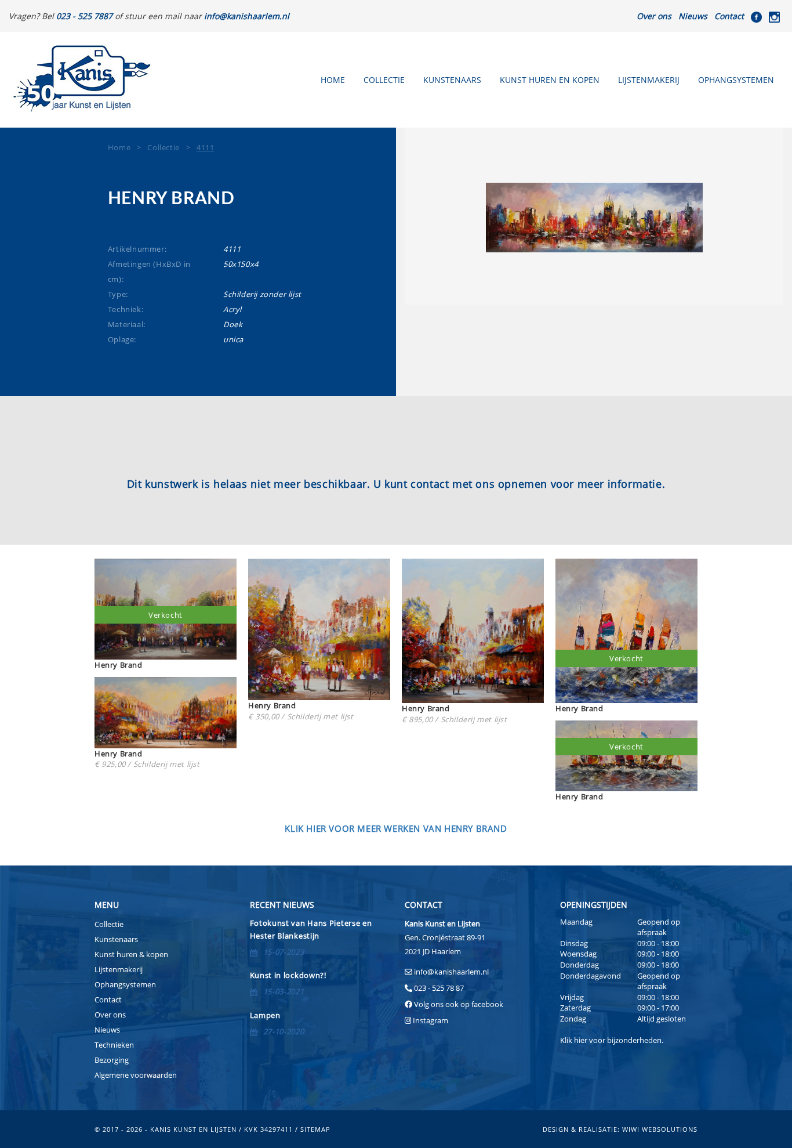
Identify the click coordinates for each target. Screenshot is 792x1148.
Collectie (384, 79)
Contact (729, 15)
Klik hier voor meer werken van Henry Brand (396, 828)
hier (580, 1040)
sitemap (315, 1129)
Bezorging (112, 1060)
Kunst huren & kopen (131, 954)
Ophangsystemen (736, 79)
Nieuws (692, 15)
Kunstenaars (452, 79)
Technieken (114, 1045)
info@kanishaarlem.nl (451, 971)
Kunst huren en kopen (550, 79)
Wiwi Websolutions (659, 1129)
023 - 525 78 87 (439, 988)
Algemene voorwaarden (136, 1075)
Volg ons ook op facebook (457, 1004)
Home (333, 79)
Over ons (654, 15)
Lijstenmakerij (649, 79)
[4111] (594, 217)
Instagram (430, 1020)
